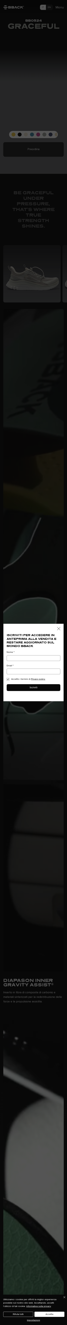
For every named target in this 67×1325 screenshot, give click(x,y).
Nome (10, 652)
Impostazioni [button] (33, 1320)
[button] (58, 629)
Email (10, 666)
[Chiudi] (62, 1299)
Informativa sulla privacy (38, 1306)
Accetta (49, 1314)
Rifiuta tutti (18, 1314)
